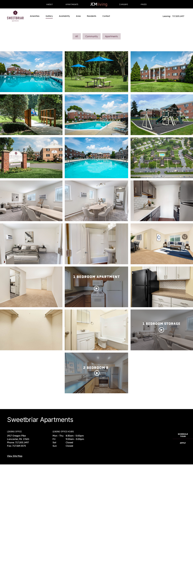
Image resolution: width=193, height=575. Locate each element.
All (76, 36)
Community (91, 36)
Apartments (111, 36)
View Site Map (14, 456)
